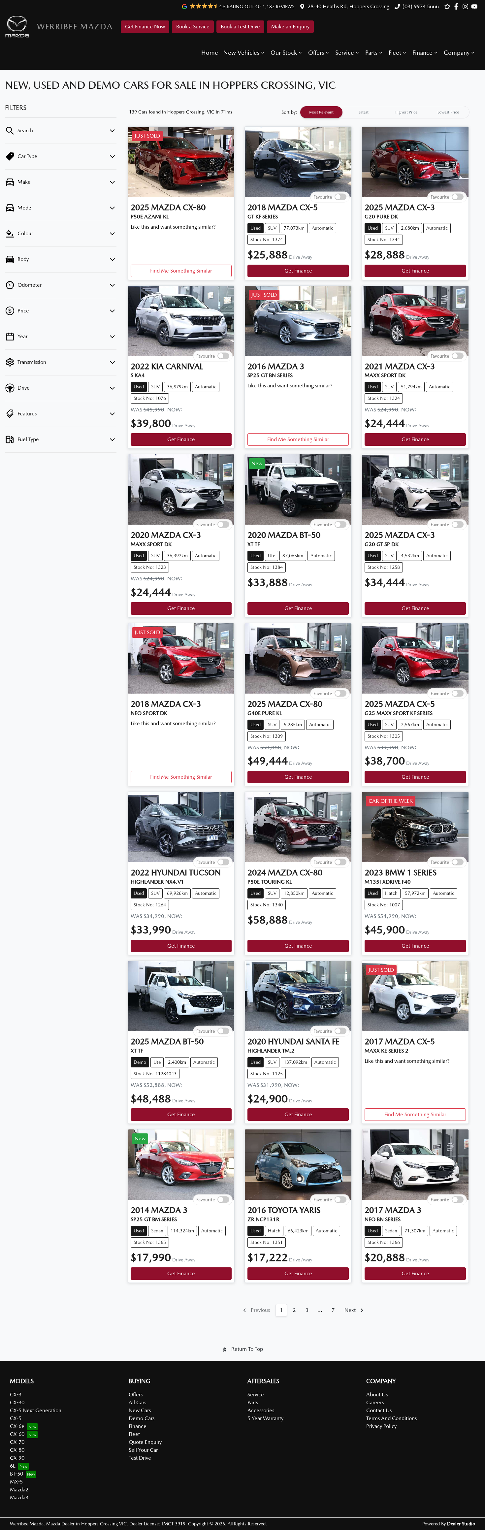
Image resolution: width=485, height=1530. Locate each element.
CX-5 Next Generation (35, 1410)
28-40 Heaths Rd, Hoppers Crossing (348, 6)
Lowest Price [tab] (448, 112)
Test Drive (140, 1458)
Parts (371, 52)
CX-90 (17, 1458)
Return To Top (247, 1349)
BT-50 (16, 1474)
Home (209, 52)
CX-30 (17, 1402)
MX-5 (16, 1482)
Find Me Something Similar (181, 271)
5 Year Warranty (265, 1418)
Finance (422, 52)
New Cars (140, 1410)
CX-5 (15, 1418)
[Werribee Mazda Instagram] (466, 6)
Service (344, 52)
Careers (375, 1402)
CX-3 (15, 1394)
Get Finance (298, 271)
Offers (316, 52)
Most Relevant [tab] (321, 112)
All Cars (137, 1402)
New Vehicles (241, 52)
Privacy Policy (381, 1426)
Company (456, 52)
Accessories (260, 1410)
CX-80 (17, 1450)
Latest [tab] (364, 112)
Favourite (322, 196)
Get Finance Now (145, 26)
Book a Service (193, 26)
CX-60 (17, 1434)
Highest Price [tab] (406, 112)
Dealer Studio (461, 1523)
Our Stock (284, 52)
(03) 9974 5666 (421, 6)
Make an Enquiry (290, 26)
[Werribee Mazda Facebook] (457, 6)
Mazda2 (19, 1489)
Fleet (395, 52)
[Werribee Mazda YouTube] (475, 6)
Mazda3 (19, 1497)
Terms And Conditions (391, 1418)
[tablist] (384, 112)
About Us (377, 1394)
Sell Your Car (143, 1450)
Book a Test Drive (240, 26)
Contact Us (379, 1410)
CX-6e (17, 1426)
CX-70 (17, 1442)
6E (13, 1466)
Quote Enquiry (145, 1442)
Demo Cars (141, 1418)
